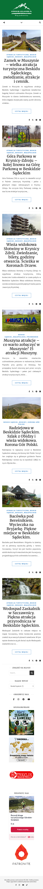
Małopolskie (30, 57)
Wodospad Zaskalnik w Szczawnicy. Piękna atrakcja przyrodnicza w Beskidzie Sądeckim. (21, 617)
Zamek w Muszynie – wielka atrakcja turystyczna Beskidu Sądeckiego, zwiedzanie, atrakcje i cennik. (21, 71)
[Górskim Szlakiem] (21, 10)
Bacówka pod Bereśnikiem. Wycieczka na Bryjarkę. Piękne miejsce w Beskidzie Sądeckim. (22, 526)
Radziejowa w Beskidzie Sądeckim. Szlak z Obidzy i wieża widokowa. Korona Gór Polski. (21, 436)
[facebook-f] (16, 885)
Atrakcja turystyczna (18, 55)
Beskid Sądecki (11, 422)
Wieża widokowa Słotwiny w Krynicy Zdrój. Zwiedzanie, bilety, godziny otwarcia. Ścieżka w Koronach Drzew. (21, 255)
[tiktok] (26, 885)
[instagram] (19, 885)
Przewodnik (32, 337)
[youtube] (23, 885)
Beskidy (19, 57)
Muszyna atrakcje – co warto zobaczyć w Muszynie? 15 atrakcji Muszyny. (21, 346)
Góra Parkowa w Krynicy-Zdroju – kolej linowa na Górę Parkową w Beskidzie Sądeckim (21, 164)
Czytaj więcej (21, 111)
